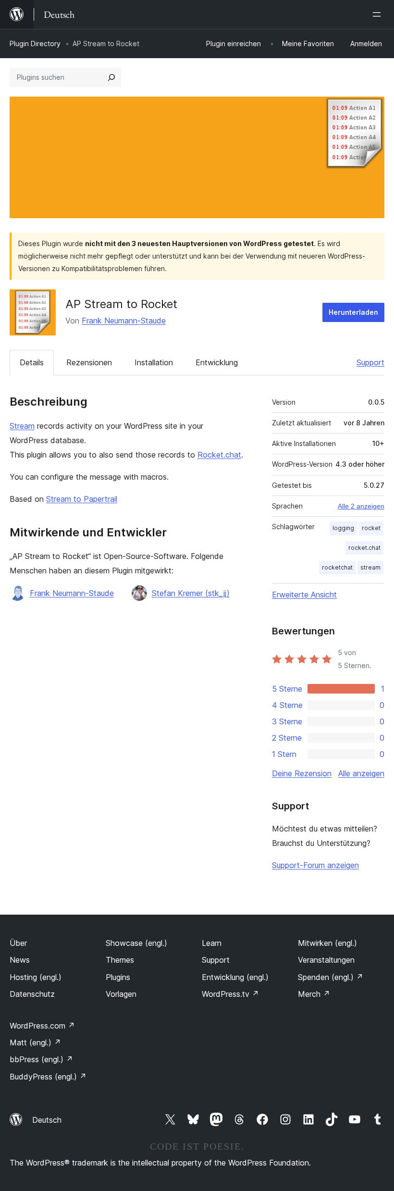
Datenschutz (32, 994)
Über (18, 943)
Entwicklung (217, 362)
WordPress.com (42, 1025)
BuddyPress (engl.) (48, 1076)
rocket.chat (364, 547)
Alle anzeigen (361, 773)
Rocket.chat (219, 454)
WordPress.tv (230, 994)
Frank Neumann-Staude (124, 320)
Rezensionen (89, 362)
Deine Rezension (302, 773)
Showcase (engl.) (136, 943)
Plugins (118, 977)
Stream (22, 426)
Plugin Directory (35, 43)
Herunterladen (353, 312)
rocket (371, 528)
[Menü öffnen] (378, 14)
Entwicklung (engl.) (235, 977)
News (20, 960)
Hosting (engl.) (36, 977)
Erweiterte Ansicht (304, 594)
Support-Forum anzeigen (315, 865)
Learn (212, 943)
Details (32, 362)
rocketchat (337, 567)
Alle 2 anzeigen (361, 506)
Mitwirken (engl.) (327, 943)
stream (370, 567)
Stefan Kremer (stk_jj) (191, 593)
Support (370, 362)
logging (343, 528)
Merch (314, 994)
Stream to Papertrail (81, 499)
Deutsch (47, 1120)
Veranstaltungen (326, 960)
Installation (154, 362)
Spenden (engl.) (330, 977)
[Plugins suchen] (111, 77)
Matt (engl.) (35, 1042)
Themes (120, 960)
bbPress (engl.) (41, 1059)
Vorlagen (121, 994)
